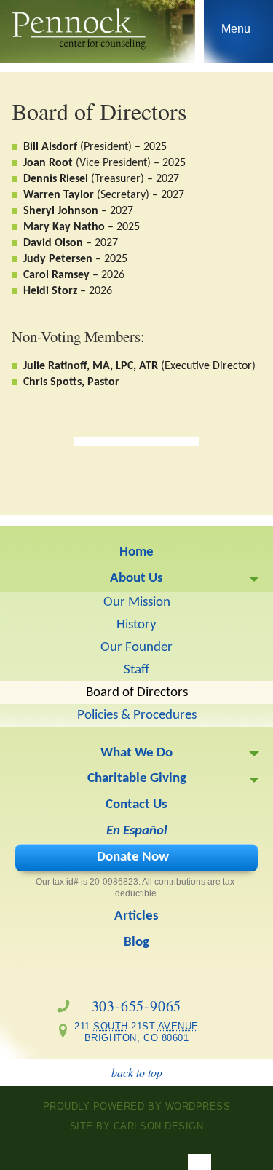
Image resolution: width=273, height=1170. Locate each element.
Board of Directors (137, 693)
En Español (136, 831)
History (136, 625)
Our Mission (136, 602)
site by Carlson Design (136, 1125)
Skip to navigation (236, 35)
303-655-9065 (137, 1006)
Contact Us (136, 805)
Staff (136, 670)
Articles (136, 916)
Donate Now (133, 857)
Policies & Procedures (137, 715)
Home (136, 552)
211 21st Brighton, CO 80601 (131, 1032)
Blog (136, 942)
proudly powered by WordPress (137, 1106)
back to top (136, 1072)
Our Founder (136, 648)
